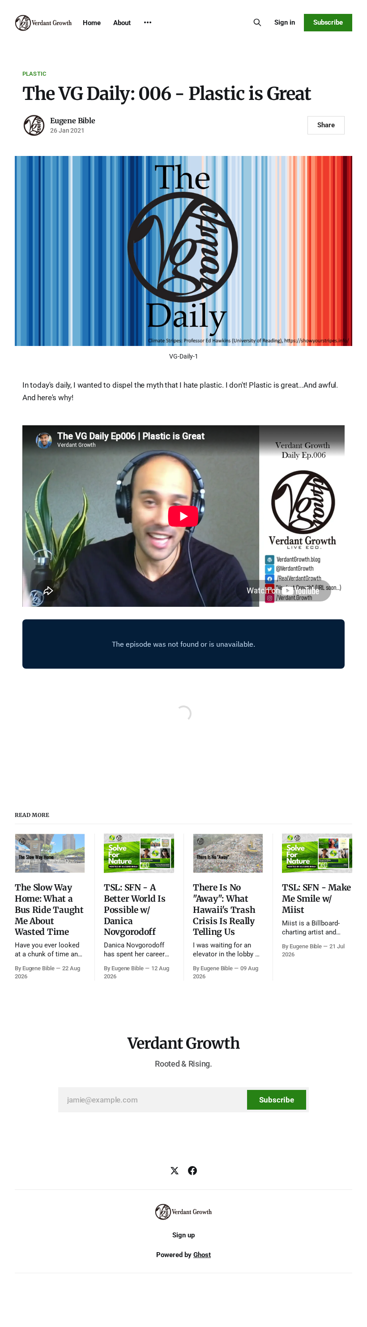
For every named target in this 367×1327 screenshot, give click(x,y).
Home (92, 23)
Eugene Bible (72, 120)
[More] (148, 22)
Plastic (34, 73)
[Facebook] (192, 1170)
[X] (174, 1170)
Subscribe (328, 22)
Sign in (284, 22)
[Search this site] (257, 22)
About (122, 23)
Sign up (183, 1235)
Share (326, 125)
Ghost (202, 1255)
